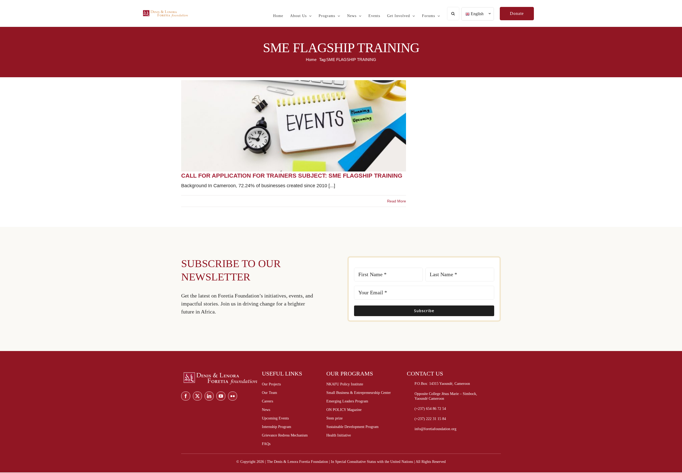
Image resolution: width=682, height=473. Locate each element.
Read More (396, 201)
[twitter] (197, 396)
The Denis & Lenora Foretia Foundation (297, 462)
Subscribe (424, 310)
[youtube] (220, 396)
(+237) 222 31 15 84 (430, 419)
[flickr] (232, 396)
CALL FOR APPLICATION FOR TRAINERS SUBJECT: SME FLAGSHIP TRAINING (291, 175)
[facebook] (185, 396)
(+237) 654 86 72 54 (430, 409)
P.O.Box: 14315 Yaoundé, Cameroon (442, 384)
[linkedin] (209, 396)
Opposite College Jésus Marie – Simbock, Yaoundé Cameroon (446, 396)
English (477, 13)
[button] (453, 13)
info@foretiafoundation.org (435, 429)
